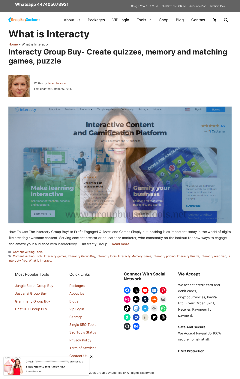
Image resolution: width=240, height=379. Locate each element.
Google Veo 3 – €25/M (144, 6)
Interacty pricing (164, 256)
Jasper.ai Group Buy (31, 293)
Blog (180, 20)
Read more (120, 244)
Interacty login (107, 256)
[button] (226, 20)
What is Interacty (40, 260)
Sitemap (75, 317)
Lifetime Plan (217, 6)
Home (13, 44)
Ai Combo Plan (197, 6)
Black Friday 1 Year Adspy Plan (45, 366)
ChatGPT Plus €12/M (173, 6)
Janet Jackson (57, 83)
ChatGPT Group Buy (31, 309)
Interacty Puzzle (188, 256)
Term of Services (82, 348)
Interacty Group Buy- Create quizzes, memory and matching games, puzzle (117, 56)
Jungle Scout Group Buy (34, 286)
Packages (96, 20)
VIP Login (120, 20)
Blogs (73, 301)
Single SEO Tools (82, 325)
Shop (163, 20)
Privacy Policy (80, 340)
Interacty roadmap (213, 256)
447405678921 (53, 4)
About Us (72, 20)
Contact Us (78, 356)
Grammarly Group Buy (32, 301)
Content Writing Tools (28, 252)
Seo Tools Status (82, 332)
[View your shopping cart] (214, 20)
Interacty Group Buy (81, 256)
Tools (141, 20)
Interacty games (55, 256)
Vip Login (76, 309)
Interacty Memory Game (134, 256)
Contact (198, 20)
